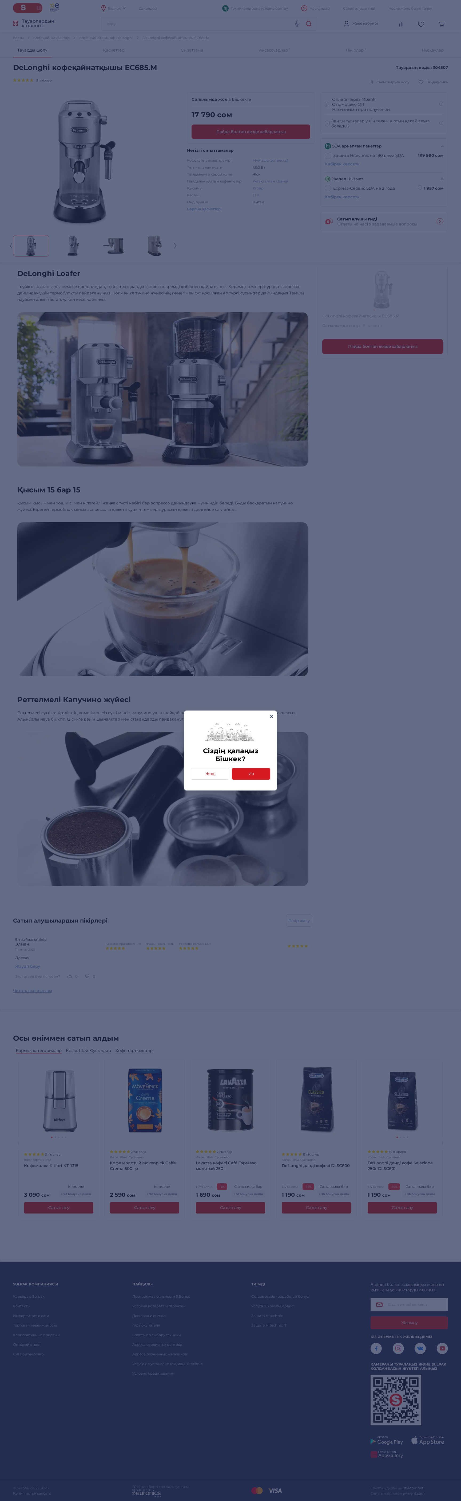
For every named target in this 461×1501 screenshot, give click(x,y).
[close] (271, 716)
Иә (251, 773)
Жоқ (209, 773)
